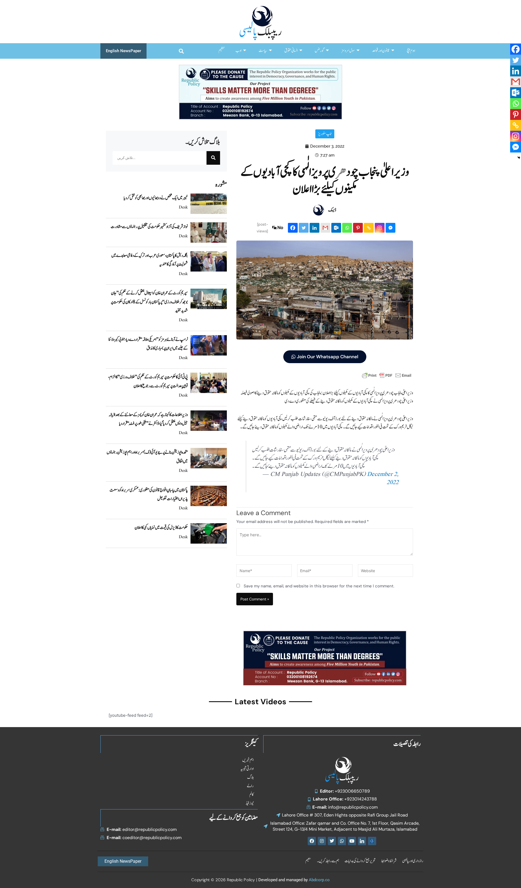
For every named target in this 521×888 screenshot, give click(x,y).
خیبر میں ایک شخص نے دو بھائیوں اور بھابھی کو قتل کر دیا (156, 197)
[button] (181, 50)
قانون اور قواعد (381, 50)
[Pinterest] (358, 228)
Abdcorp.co (319, 879)
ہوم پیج (411, 50)
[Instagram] (380, 228)
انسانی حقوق (291, 50)
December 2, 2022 (383, 478)
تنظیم (221, 50)
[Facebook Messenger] (390, 228)
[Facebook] (293, 228)
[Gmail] (325, 228)
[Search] (213, 158)
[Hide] (519, 157)
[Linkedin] (314, 228)
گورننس (319, 50)
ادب (239, 50)
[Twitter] (304, 228)
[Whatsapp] (347, 228)
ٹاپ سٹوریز (325, 133)
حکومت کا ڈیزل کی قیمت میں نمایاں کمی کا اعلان (161, 527)
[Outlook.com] (336, 228)
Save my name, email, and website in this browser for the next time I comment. (319, 586)
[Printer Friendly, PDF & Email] (386, 375)
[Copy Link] (369, 228)
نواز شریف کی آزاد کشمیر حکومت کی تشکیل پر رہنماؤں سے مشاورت (149, 226)
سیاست (263, 50)
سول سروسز (348, 50)
